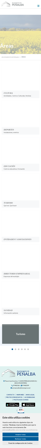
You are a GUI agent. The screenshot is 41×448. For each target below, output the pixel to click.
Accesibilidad (29, 397)
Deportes (9, 129)
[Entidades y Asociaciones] (20, 223)
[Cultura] (20, 77)
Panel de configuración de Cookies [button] (20, 443)
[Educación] (20, 150)
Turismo (8, 202)
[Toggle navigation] (38, 5)
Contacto (11, 395)
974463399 (25, 385)
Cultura (8, 93)
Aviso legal (30, 395)
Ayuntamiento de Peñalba (10, 57)
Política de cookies (21, 400)
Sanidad (8, 310)
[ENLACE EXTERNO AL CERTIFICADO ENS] (20, 410)
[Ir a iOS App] (27, 404)
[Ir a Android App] (12, 404)
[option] (20, 334)
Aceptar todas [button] (20, 434)
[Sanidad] (20, 294)
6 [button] (28, 349)
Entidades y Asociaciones (17, 239)
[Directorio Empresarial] (20, 258)
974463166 (16, 385)
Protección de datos (14, 397)
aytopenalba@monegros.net (21, 388)
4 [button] (22, 349)
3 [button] (18, 349)
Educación (9, 166)
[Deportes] (20, 114)
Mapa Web (20, 395)
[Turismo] (20, 187)
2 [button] (15, 349)
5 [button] (25, 349)
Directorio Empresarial (17, 273)
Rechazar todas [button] (20, 439)
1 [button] (12, 349)
